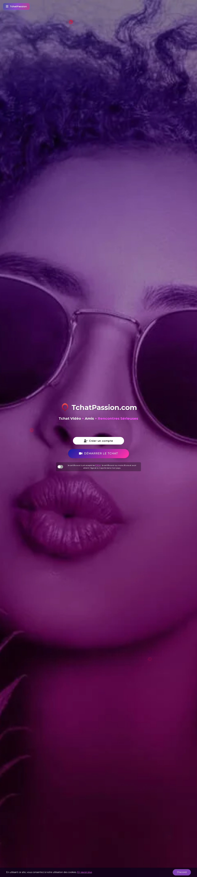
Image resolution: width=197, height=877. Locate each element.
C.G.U (98, 465)
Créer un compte (101, 440)
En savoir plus (84, 872)
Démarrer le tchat (101, 453)
